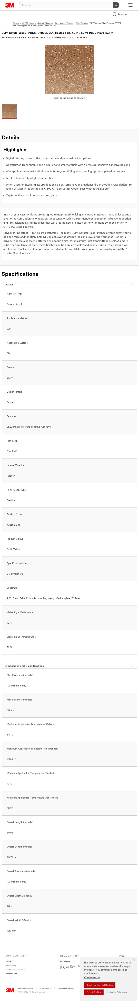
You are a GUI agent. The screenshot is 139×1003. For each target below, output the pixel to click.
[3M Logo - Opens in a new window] (9, 5)
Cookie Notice (92, 977)
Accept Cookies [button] (94, 992)
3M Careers (11, 966)
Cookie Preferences (66, 988)
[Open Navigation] (130, 6)
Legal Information (25, 988)
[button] (116, 992)
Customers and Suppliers (16, 970)
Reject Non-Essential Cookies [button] (100, 985)
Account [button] (123, 14)
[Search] (116, 5)
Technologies (11, 974)
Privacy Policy (45, 988)
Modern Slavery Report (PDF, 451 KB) (71, 967)
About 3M (10, 962)
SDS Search (65, 962)
